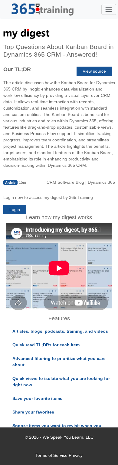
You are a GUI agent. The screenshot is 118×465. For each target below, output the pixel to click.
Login (14, 209)
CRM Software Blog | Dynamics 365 (81, 182)
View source (94, 71)
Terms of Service (51, 455)
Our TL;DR (17, 69)
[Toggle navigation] (108, 9)
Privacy (76, 455)
